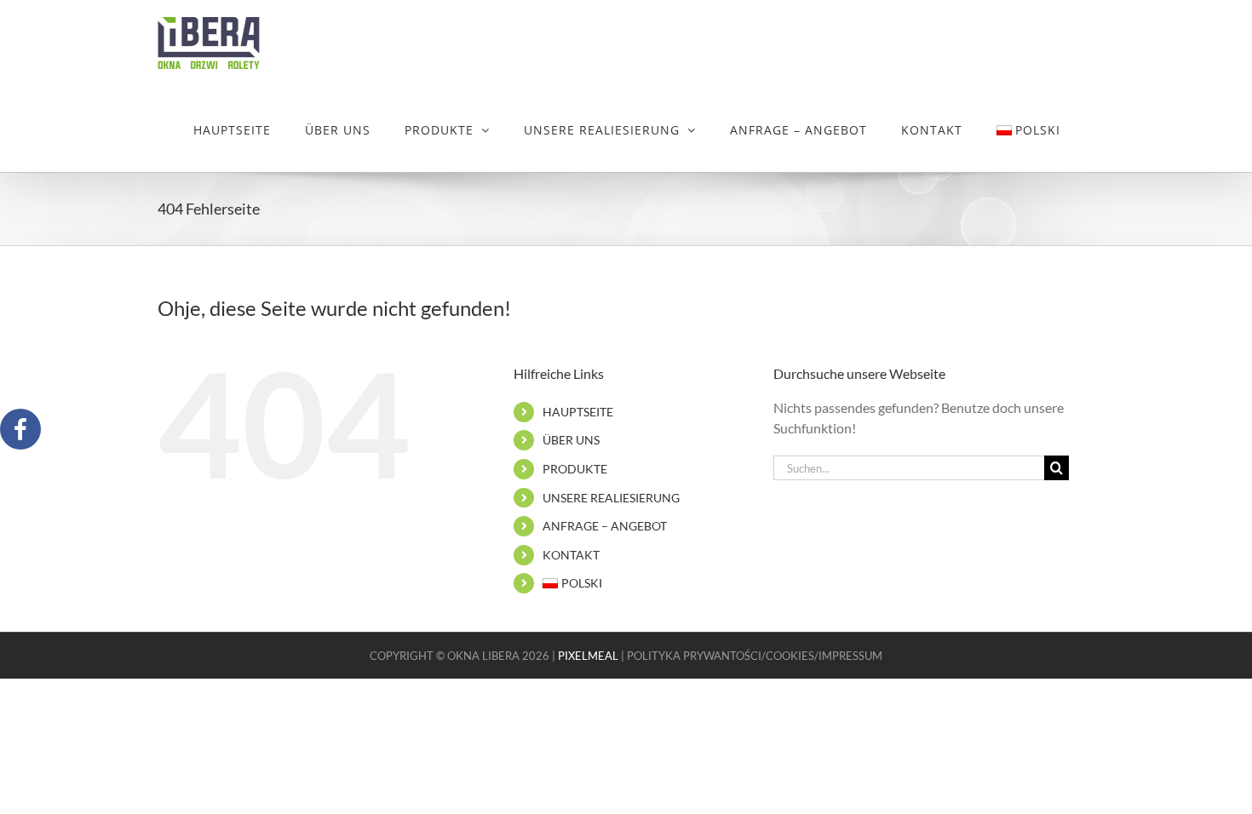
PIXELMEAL (588, 655)
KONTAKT (571, 554)
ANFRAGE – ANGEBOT (605, 526)
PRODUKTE (575, 468)
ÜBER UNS (571, 440)
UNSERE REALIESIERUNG (611, 497)
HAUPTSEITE (578, 411)
